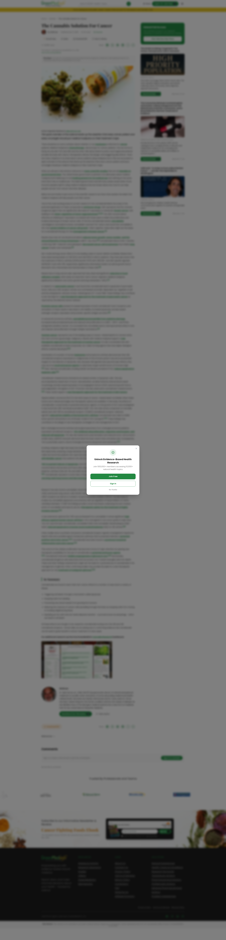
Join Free (113, 476)
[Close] (136, 448)
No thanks (113, 489)
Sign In (113, 483)
